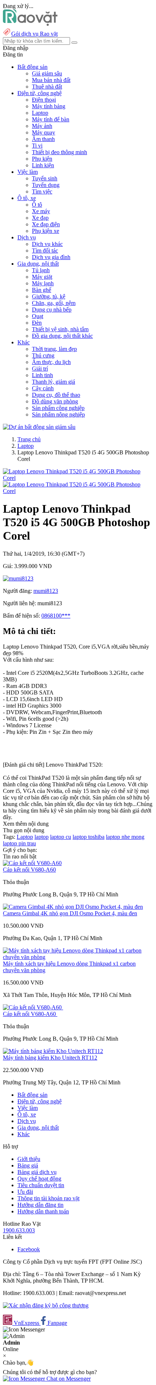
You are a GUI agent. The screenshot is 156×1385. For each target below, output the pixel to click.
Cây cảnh (43, 388)
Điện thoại (44, 100)
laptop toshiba (88, 837)
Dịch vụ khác (47, 244)
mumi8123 (45, 591)
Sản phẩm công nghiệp (58, 408)
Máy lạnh (43, 283)
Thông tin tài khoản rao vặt (48, 1198)
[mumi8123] (18, 578)
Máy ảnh (42, 126)
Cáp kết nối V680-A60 (29, 869)
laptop (41, 837)
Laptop (40, 113)
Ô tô (37, 205)
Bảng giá (27, 1165)
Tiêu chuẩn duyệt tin (40, 1185)
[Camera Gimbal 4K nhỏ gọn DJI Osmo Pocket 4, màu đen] (73, 907)
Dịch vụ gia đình (51, 257)
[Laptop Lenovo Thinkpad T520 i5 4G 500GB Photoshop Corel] (78, 478)
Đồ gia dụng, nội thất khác (62, 336)
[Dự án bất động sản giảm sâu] (39, 427)
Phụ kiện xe (45, 231)
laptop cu (60, 837)
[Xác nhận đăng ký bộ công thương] (46, 1305)
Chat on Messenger (68, 1379)
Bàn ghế (41, 290)
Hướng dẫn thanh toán (43, 1211)
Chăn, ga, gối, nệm (53, 303)
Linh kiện (43, 165)
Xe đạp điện (46, 224)
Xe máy (41, 211)
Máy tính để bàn (50, 119)
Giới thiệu (28, 1159)
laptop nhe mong (125, 837)
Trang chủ (29, 439)
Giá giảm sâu (47, 73)
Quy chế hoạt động (39, 1178)
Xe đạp (40, 218)
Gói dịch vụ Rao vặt (34, 34)
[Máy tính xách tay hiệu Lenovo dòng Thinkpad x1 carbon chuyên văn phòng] (78, 957)
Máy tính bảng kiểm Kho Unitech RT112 (50, 1058)
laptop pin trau (19, 843)
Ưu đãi (25, 1192)
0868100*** (55, 616)
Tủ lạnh (41, 270)
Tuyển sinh (44, 178)
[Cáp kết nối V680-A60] (32, 863)
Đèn (37, 323)
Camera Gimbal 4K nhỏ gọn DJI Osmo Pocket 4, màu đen (70, 913)
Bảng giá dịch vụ (37, 1172)
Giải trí (40, 368)
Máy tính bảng (48, 106)
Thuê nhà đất (47, 86)
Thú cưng (43, 355)
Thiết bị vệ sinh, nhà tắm (60, 329)
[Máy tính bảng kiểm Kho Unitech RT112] (53, 1051)
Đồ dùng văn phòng (55, 401)
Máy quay (43, 132)
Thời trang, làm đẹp (54, 349)
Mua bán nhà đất (51, 80)
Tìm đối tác (45, 250)
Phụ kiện (42, 159)
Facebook (28, 1249)
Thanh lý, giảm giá (53, 382)
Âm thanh (43, 139)
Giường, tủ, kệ (48, 296)
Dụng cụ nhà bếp (51, 309)
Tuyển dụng (45, 185)
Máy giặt (42, 277)
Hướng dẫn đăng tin (40, 1205)
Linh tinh (42, 375)
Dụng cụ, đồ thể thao (56, 395)
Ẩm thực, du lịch (51, 362)
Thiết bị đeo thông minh (59, 152)
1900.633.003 (19, 1230)
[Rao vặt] (30, 24)
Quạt (37, 316)
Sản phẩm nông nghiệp (58, 414)
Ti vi (37, 145)
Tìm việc (42, 191)
